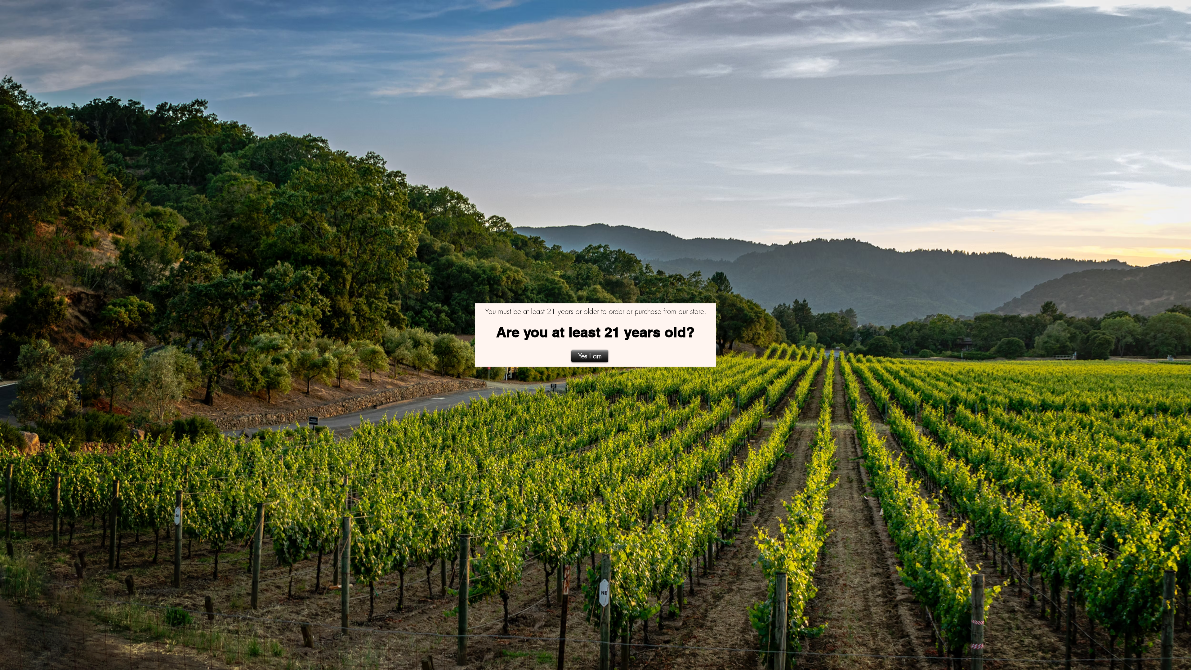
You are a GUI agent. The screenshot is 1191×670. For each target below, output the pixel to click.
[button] (589, 356)
